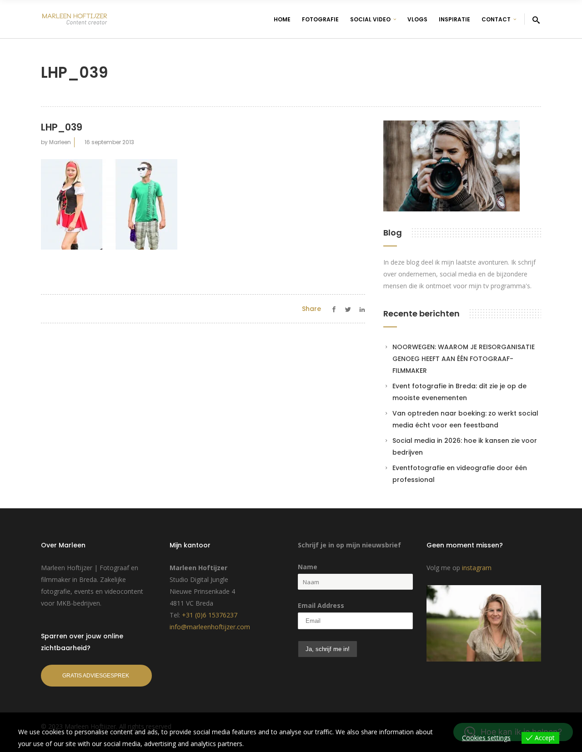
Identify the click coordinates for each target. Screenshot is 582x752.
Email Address (321, 605)
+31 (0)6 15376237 (209, 615)
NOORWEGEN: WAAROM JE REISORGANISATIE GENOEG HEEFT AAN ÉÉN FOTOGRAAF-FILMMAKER (463, 358)
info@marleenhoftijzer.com (210, 626)
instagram (477, 567)
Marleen (60, 142)
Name (307, 566)
